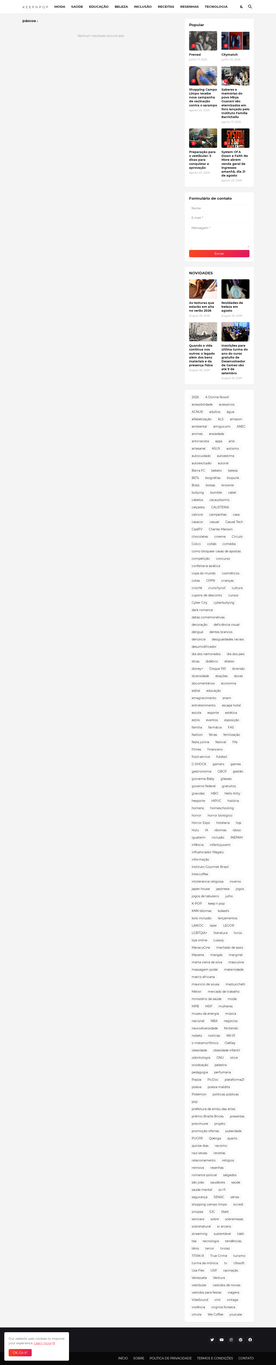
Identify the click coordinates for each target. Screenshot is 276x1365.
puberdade (233, 1131)
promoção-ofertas (205, 1131)
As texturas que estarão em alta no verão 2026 (201, 307)
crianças (227, 581)
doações (221, 676)
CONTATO (246, 1358)
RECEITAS (166, 7)
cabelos (197, 500)
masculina (236, 962)
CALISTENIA (220, 507)
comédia (229, 544)
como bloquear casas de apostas (216, 551)
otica (234, 1058)
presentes (237, 1116)
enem (227, 698)
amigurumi (222, 426)
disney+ (197, 669)
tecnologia (211, 1241)
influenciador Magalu (208, 852)
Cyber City (199, 603)
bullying (198, 492)
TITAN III (198, 1256)
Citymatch (229, 55)
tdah (240, 1234)
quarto (232, 1138)
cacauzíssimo (219, 500)
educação (213, 691)
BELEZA (121, 7)
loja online (199, 940)
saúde (235, 1182)
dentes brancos (220, 632)
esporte (213, 713)
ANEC (241, 426)
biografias (213, 478)
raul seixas (199, 1153)
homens (198, 808)
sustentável (222, 1234)
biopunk (233, 478)
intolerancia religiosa (207, 881)
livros (238, 933)
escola (196, 713)
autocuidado (201, 456)
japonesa (222, 889)
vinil (217, 1300)
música (230, 1014)
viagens (233, 1292)
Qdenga (215, 1138)
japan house (201, 889)
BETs (195, 478)
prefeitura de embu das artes (213, 1109)
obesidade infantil (226, 1050)
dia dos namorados (206, 654)
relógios (228, 1160)
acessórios (227, 404)
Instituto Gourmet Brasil (210, 867)
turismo (239, 1256)
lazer (213, 925)
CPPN (210, 581)
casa (236, 515)
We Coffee (215, 1314)
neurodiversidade (205, 1028)
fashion (197, 735)
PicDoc (212, 1080)
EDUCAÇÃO (99, 7)
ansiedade (216, 434)
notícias (214, 1036)
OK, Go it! (20, 1353)
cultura (237, 588)
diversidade (200, 676)
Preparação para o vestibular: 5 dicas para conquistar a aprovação (202, 160)
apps (218, 441)
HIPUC (216, 801)
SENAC (219, 1197)
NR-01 (230, 1036)
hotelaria (223, 823)
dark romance (202, 610)
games (236, 764)
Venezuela (199, 1278)
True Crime (218, 1256)
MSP (208, 1006)
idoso (237, 830)
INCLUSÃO (143, 7)
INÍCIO (123, 1358)
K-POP (197, 903)
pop (195, 1102)
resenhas (217, 1168)
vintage (232, 1300)
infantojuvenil (220, 845)
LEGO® (228, 925)
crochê (197, 588)
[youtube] (221, 1339)
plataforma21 (234, 1080)
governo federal (204, 786)
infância (198, 845)
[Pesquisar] (250, 6)
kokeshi (223, 911)
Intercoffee (200, 874)
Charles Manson (221, 529)
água (230, 412)
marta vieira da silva (207, 962)
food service (201, 757)
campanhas (218, 515)
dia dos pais (236, 654)
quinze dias (200, 1146)
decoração (199, 625)
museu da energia (205, 1014)
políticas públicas (226, 1094)
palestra (221, 1065)
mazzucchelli (235, 984)
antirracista (200, 441)
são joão (198, 1182)
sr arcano (224, 1226)
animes (197, 434)
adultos (214, 412)
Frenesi (195, 55)
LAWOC (198, 925)
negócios (231, 1021)
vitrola (196, 1314)
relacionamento (204, 1160)
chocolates (200, 537)
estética (231, 713)
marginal (236, 955)
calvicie (197, 515)
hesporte (198, 801)
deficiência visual (227, 625)
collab (211, 544)
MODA (59, 7)
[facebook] (250, 1339)
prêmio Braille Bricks (208, 1116)
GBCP (222, 771)
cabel (232, 492)
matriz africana (203, 977)
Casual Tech (234, 522)
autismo (232, 448)
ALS (221, 419)
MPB (195, 1006)
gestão (238, 771)
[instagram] (231, 1339)
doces (238, 676)
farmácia (215, 727)
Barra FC (198, 470)
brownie (227, 485)
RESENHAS (189, 7)
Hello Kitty (232, 793)
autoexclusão (202, 463)
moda (232, 999)
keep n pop (216, 903)
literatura (220, 933)
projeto (219, 1124)
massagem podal (205, 970)
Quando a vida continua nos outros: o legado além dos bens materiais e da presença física (202, 355)
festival (220, 742)
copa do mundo (204, 573)
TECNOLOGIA (216, 7)
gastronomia (201, 771)
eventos (212, 720)
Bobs (195, 485)
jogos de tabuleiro (205, 896)
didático (212, 661)
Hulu (195, 830)
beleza (233, 470)
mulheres (225, 1006)
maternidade (233, 970)
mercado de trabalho (224, 992)
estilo (196, 720)
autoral (223, 463)
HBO (214, 793)
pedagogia (200, 1072)
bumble (216, 492)
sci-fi (222, 1190)
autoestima (225, 456)
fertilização (231, 735)
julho (229, 896)
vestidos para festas (206, 1292)
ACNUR (197, 412)
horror (196, 815)
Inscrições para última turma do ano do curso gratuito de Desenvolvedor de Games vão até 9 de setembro (234, 359)
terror (209, 1248)
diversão (238, 669)
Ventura (219, 1278)
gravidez (198, 793)
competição (201, 559)
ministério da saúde (206, 999)
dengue (197, 632)
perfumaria (222, 1072)
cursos (233, 595)
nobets (197, 1036)
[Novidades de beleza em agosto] (235, 289)
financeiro (215, 749)
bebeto (216, 470)
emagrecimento (204, 698)
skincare (198, 1219)
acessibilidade (202, 404)
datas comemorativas (208, 617)
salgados (230, 1175)
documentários (203, 683)
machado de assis (229, 947)
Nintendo (231, 1028)
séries (235, 1197)
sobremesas (234, 1219)
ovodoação (200, 1065)
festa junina (200, 742)
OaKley (230, 1043)
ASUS (216, 448)
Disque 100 (217, 669)
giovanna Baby (203, 779)
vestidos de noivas (226, 1285)
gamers (218, 764)
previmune (200, 1124)
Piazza (196, 1080)
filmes (196, 749)
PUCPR (197, 1138)
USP (213, 1270)
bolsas (210, 485)
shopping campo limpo (209, 1204)
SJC (212, 1212)
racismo (221, 1146)
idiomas (220, 830)
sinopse (197, 1212)
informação (200, 859)
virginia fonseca (223, 1307)
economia (228, 683)
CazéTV (197, 529)
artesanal (198, 448)
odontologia (201, 1058)
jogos (240, 889)
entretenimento (204, 705)
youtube (235, 1314)
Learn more (43, 1343)
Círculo (237, 537)
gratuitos (229, 786)
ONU (220, 1058)
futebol (221, 757)
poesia (196, 1087)
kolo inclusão (202, 918)
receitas (219, 1153)
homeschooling (222, 808)
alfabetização (202, 419)
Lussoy (218, 940)
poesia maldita (219, 1087)
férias (213, 735)
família (197, 727)
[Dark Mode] (241, 6)
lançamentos (227, 918)
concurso (223, 559)
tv (225, 1263)
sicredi (238, 1204)
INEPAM (237, 837)
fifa (234, 742)
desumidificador (204, 647)
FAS (231, 727)
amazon (236, 419)
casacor (197, 522)
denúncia (198, 639)
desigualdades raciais (228, 639)
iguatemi (198, 837)
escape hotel (231, 705)
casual (214, 522)
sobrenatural (201, 1226)
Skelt (225, 1212)
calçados (198, 507)
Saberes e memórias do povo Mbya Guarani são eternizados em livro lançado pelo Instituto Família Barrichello (235, 103)
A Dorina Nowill (217, 397)
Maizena (198, 955)
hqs (238, 823)
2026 (195, 397)
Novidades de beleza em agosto (232, 307)
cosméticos (230, 573)
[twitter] (212, 1339)
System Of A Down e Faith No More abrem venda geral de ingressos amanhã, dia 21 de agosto (234, 163)
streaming (199, 1234)
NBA (214, 1021)
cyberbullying (224, 603)
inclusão (218, 837)
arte (232, 441)
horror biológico (220, 815)
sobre (214, 1219)
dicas (195, 661)
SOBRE (138, 1358)
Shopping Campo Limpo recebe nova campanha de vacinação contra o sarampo (203, 97)
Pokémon (199, 1094)
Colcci (196, 544)
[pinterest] (240, 1339)
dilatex (229, 661)
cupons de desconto (207, 595)
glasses (226, 779)
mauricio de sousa (205, 984)
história (233, 801)
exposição (231, 720)
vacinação (230, 1270)
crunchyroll (217, 588)
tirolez (225, 1248)
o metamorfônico (205, 1043)
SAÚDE (77, 7)
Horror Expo (201, 823)
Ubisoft (239, 1263)
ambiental (199, 426)
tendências (233, 1241)
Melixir (197, 992)
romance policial (204, 1175)
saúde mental (202, 1190)
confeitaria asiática (206, 566)
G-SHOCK (199, 764)
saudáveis (217, 1182)
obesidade (199, 1050)
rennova (198, 1168)
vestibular (199, 1285)
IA (206, 830)
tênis (195, 1248)
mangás (216, 955)
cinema (220, 537)
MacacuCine (201, 947)
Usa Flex (198, 1270)
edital (196, 691)
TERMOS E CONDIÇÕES (215, 1358)
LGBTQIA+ (199, 933)
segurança (199, 1197)
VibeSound (200, 1300)
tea (194, 1241)
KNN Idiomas (202, 911)
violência (198, 1307)
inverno (235, 881)
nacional (198, 1021)
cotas (196, 581)
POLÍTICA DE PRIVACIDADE (171, 1358)
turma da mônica (205, 1263)
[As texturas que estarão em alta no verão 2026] (203, 289)
